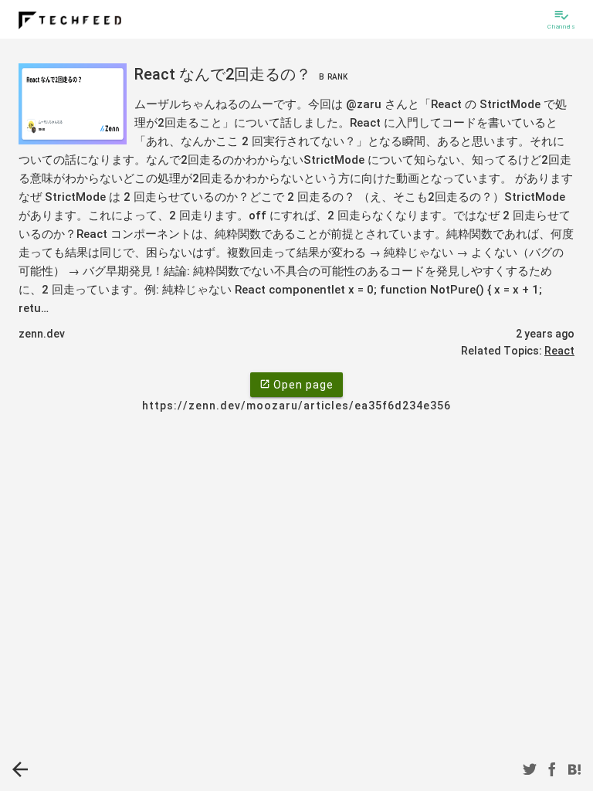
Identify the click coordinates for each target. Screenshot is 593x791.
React (559, 351)
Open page (296, 385)
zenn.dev (42, 334)
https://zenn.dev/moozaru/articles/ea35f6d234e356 (296, 405)
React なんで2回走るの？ (240, 74)
